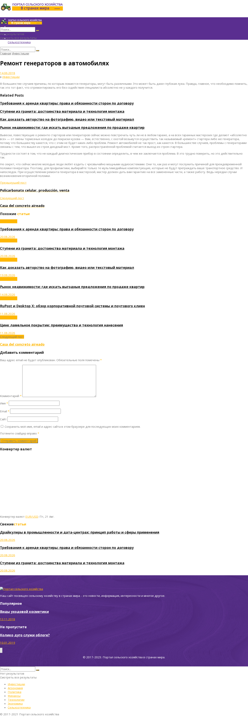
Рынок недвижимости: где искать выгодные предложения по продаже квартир (72, 127)
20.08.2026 (7, 237)
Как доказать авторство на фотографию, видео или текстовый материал (67, 119)
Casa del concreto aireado (22, 344)
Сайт (3, 419)
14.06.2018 (7, 73)
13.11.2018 (7, 619)
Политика (14, 692)
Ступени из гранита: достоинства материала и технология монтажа (62, 111)
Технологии (16, 700)
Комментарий (11, 396)
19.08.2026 (7, 275)
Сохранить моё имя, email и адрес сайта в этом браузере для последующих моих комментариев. (72, 426)
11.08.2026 (7, 314)
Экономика (15, 703)
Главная (5, 53)
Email (4, 411)
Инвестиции (20, 53)
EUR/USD (31, 516)
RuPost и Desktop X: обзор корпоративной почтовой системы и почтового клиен (72, 306)
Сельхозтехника (19, 42)
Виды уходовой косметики (24, 611)
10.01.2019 (7, 643)
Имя (4, 403)
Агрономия (15, 688)
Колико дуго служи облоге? (25, 635)
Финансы (14, 696)
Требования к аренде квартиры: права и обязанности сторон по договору (67, 103)
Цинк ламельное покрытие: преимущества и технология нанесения (61, 325)
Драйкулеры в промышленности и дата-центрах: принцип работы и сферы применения (79, 532)
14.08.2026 (7, 294)
